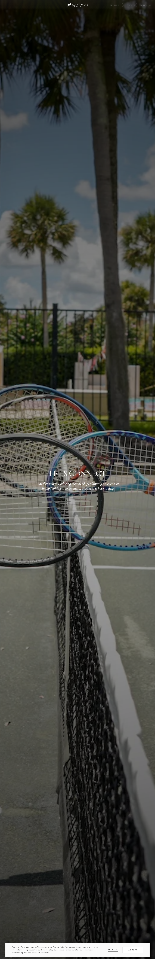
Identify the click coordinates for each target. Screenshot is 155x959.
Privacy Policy (58, 947)
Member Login (145, 5)
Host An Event (129, 5)
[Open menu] (5, 5)
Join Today (114, 5)
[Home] (77, 5)
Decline (113, 950)
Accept (133, 950)
